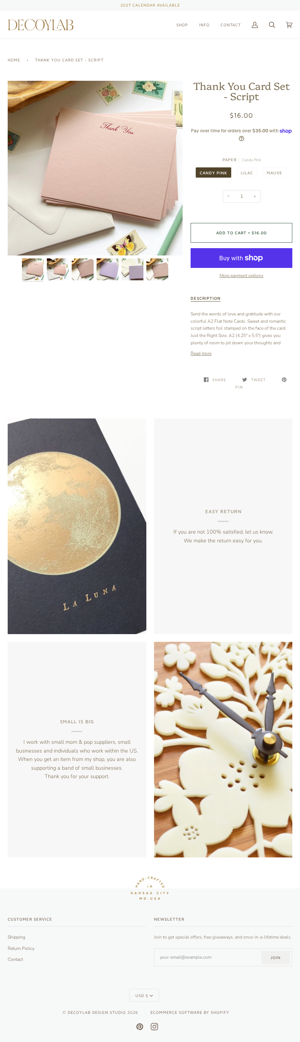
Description (206, 298)
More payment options (241, 276)
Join (275, 957)
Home (14, 59)
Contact (15, 959)
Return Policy (21, 948)
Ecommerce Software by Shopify (189, 1012)
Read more (201, 353)
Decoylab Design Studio (97, 1012)
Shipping (16, 937)
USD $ (141, 995)
